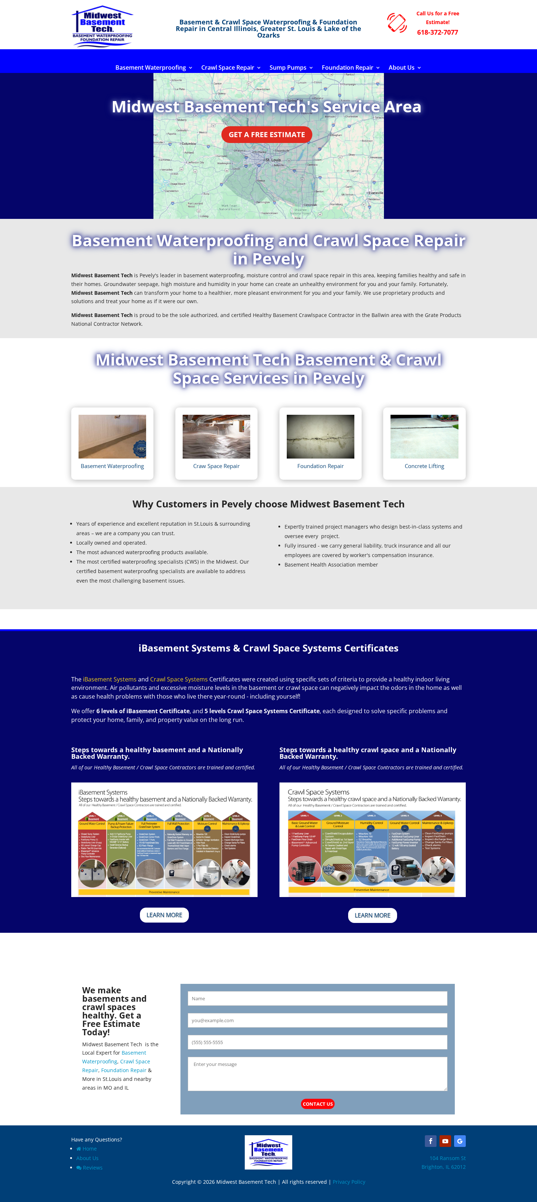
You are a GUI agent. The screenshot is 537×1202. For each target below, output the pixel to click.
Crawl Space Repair (227, 68)
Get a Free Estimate (267, 134)
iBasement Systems (110, 679)
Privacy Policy (349, 1181)
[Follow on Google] (460, 1141)
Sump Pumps (288, 68)
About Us (402, 68)
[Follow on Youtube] (445, 1141)
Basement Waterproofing (150, 68)
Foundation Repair (347, 68)
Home (90, 1148)
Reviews (93, 1167)
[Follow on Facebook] (431, 1141)
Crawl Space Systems (179, 679)
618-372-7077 (437, 32)
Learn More (164, 915)
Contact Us (318, 1104)
